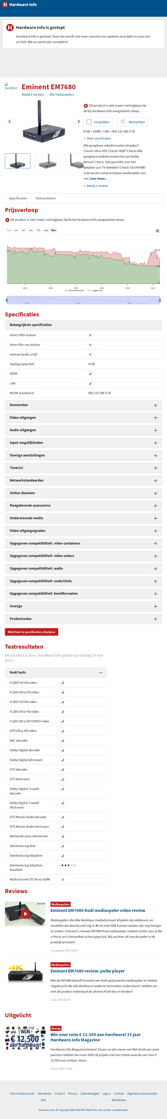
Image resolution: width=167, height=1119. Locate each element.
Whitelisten (119, 1100)
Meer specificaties (99, 138)
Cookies (119, 1093)
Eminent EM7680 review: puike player (88, 971)
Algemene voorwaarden (142, 1093)
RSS (43, 1100)
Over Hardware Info (22, 1093)
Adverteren (44, 1093)
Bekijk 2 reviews (33, 94)
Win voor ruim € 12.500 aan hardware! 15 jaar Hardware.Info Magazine (96, 1037)
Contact (60, 1093)
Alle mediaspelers (61, 94)
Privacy (72, 1093)
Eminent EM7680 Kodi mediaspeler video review (98, 910)
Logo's (106, 1093)
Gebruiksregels (90, 1093)
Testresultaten (45, 198)
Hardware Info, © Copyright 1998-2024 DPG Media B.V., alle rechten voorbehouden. (83, 1110)
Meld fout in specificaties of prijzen (31, 632)
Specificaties (18, 198)
